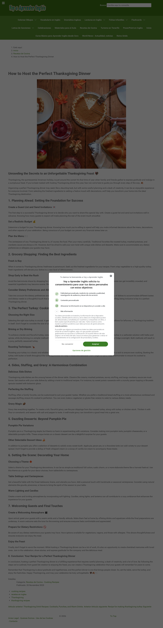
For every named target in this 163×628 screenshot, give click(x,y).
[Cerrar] (110, 275)
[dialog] (81, 314)
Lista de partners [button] (61, 326)
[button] (81, 311)
